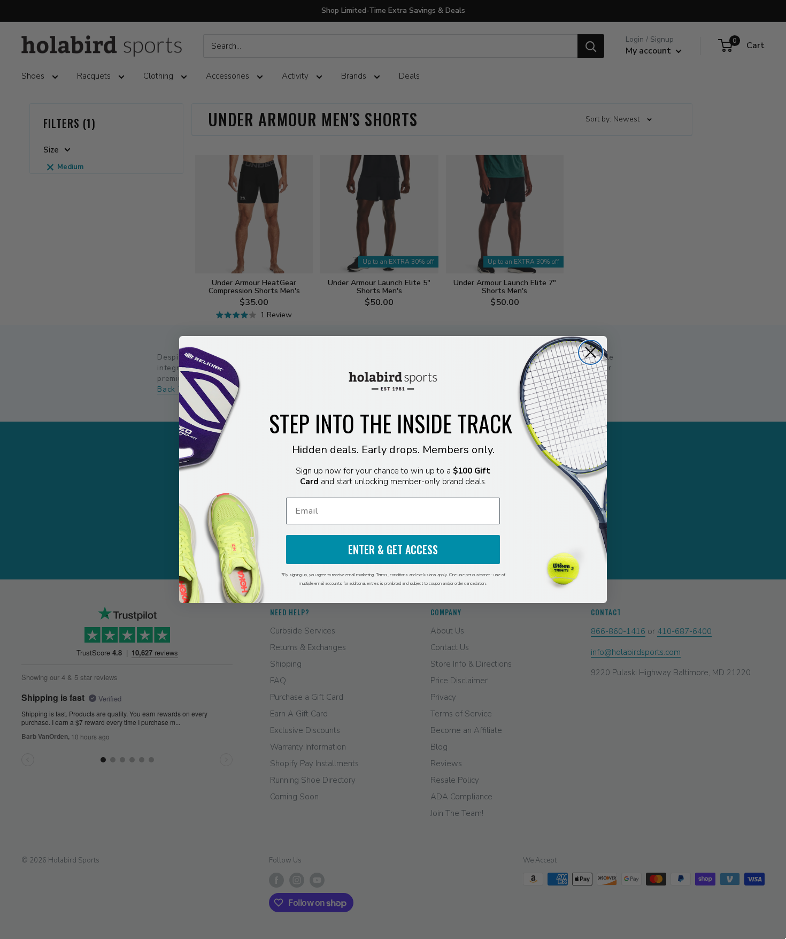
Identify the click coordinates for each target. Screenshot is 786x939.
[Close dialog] (591, 352)
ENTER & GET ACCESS (393, 549)
